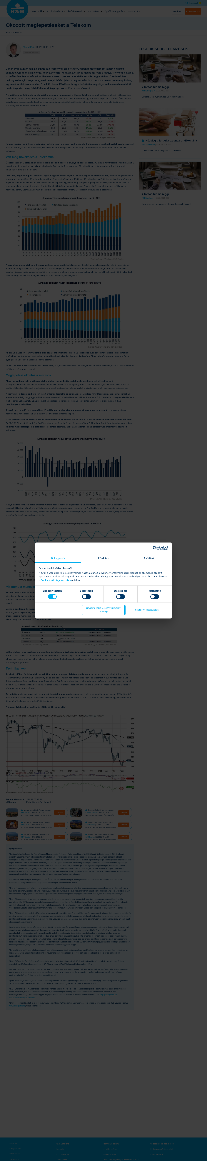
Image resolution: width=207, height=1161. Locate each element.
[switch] (86, 596)
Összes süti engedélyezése (147, 610)
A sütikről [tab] (149, 558)
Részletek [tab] (103, 558)
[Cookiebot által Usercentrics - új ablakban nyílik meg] (155, 548)
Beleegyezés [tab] (58, 558)
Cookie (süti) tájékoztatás (56, 580)
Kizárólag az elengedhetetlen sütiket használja (103, 610)
